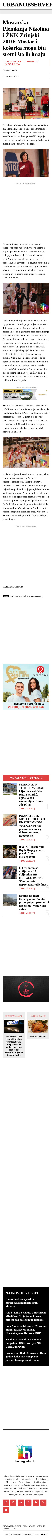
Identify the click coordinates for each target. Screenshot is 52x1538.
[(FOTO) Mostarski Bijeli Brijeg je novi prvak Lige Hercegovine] (10, 851)
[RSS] (36, 1503)
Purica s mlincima (38, 1036)
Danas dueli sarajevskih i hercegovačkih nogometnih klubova (22, 1303)
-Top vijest (27, 809)
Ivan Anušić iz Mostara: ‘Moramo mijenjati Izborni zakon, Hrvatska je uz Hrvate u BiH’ (26, 1329)
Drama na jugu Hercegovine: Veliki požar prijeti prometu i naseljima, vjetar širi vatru (34, 902)
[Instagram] (13, 1503)
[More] (44, 83)
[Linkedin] (31, 83)
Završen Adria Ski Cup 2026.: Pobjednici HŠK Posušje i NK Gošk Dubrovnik (23, 1343)
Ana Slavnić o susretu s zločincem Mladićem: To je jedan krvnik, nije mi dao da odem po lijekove (26, 1316)
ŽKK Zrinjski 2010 (34, 596)
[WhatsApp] (24, 83)
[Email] (37, 83)
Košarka (12, 64)
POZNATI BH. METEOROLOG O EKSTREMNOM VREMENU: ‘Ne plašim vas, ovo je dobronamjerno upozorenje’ (32, 825)
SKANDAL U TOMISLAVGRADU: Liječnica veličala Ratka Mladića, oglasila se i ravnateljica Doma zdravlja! (33, 794)
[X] (12, 83)
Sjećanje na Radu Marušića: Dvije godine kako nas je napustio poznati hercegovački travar (26, 1356)
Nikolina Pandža (18, 596)
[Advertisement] (26, 629)
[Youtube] (6, 1510)
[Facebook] (5, 83)
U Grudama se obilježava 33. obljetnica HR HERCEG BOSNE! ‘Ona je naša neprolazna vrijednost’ (34, 876)
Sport (31, 61)
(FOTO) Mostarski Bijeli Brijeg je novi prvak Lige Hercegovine (32, 851)
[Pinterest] (18, 83)
